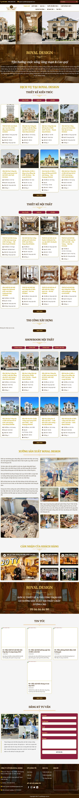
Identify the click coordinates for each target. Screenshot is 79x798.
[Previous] (3, 29)
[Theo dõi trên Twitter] (34, 787)
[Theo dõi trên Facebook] (28, 787)
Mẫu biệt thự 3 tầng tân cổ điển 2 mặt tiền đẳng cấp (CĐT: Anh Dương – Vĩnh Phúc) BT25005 (29, 129)
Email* (43, 727)
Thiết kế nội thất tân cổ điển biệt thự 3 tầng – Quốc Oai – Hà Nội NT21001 (49, 290)
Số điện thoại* (45, 721)
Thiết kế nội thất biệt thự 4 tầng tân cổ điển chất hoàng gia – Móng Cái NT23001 (69, 290)
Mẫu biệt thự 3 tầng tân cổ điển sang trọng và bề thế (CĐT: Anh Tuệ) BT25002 (9, 174)
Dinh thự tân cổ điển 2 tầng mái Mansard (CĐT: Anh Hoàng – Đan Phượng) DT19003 (49, 174)
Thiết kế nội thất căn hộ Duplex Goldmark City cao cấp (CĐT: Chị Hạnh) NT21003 (49, 241)
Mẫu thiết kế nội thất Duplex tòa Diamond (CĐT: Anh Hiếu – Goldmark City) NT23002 (8, 291)
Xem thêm (39, 195)
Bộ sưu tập (50, 9)
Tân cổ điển (25, 100)
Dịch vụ (42, 6)
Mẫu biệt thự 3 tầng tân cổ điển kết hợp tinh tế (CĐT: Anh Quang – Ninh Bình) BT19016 (69, 174)
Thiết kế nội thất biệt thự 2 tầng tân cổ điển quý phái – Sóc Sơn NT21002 (28, 290)
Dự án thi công (40, 9)
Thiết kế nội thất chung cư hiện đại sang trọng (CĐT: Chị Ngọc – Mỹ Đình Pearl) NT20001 (9, 241)
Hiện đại (39, 100)
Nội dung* (44, 738)
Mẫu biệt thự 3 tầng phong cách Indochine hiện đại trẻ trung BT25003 (68, 129)
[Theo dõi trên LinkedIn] (37, 787)
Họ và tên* (44, 715)
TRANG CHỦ (27, 6)
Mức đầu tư (44, 732)
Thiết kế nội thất (66, 6)
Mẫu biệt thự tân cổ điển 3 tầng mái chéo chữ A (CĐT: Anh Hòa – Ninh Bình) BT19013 (69, 421)
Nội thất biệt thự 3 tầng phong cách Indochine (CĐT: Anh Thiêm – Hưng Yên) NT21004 (29, 241)
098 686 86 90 (10, 783)
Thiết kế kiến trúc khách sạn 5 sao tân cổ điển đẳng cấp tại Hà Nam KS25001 (9, 129)
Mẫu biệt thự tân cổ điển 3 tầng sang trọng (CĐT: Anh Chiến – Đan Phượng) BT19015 (29, 421)
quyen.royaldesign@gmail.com (27, 1)
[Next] (75, 29)
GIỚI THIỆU (34, 6)
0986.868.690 (11, 1)
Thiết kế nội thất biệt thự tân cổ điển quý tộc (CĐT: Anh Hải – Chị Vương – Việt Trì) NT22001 (68, 242)
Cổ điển (53, 100)
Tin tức (58, 9)
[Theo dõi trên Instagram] (31, 787)
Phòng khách (18, 347)
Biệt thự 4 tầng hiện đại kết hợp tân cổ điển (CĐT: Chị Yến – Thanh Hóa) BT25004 (49, 129)
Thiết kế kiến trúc (52, 6)
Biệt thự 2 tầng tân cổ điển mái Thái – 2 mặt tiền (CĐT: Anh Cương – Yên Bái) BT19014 (49, 421)
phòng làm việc (59, 347)
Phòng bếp (32, 347)
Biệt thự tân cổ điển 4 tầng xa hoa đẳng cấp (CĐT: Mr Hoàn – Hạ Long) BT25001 (28, 174)
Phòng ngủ (46, 347)
